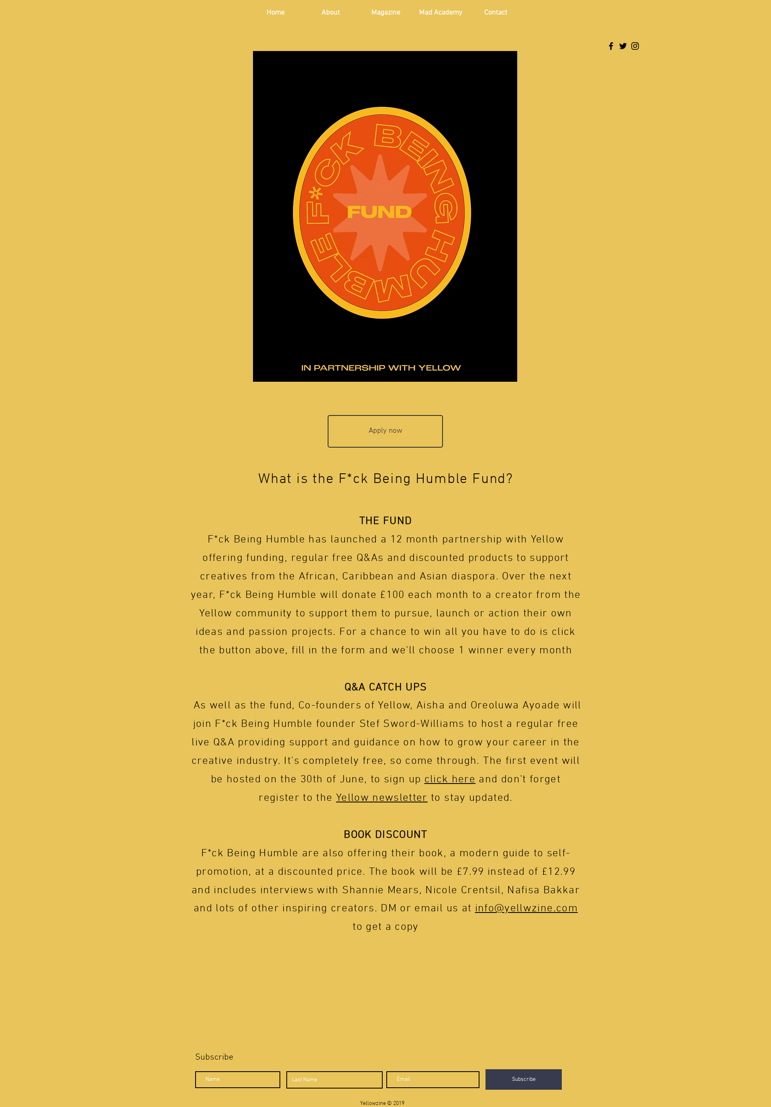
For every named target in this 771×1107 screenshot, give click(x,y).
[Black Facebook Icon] (611, 46)
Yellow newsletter (382, 798)
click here (450, 779)
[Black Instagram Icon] (635, 46)
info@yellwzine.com (526, 908)
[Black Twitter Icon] (623, 46)
